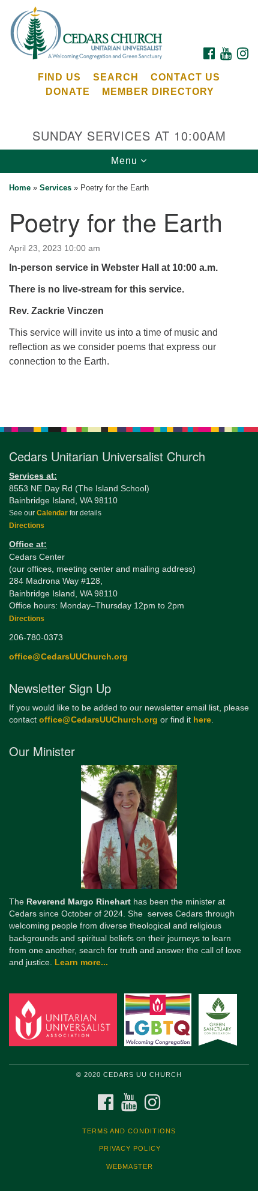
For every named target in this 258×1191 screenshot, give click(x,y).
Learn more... (81, 962)
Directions (26, 525)
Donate (68, 91)
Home (20, 187)
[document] (129, 293)
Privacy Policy (130, 1148)
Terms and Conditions (129, 1131)
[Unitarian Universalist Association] (65, 1019)
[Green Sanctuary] (220, 1019)
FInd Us (59, 77)
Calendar (53, 513)
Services (55, 187)
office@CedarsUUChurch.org (68, 656)
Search (116, 77)
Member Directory (158, 91)
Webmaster (129, 1166)
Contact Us (185, 77)
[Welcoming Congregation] (160, 1019)
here (202, 719)
